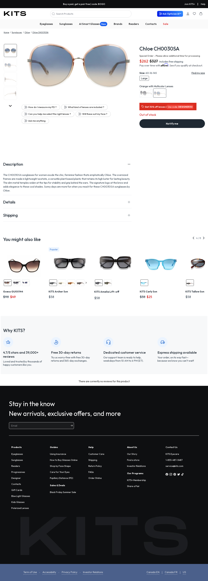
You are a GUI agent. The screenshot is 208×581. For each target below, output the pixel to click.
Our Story (132, 454)
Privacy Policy (69, 572)
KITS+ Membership (136, 480)
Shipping (92, 460)
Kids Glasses (18, 502)
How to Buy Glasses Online (64, 460)
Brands (118, 23)
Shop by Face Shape (60, 466)
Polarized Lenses (20, 508)
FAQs (91, 472)
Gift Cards (16, 490)
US (184, 572)
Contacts (150, 23)
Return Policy (95, 466)
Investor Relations (136, 466)
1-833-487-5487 (174, 460)
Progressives (18, 472)
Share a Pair (133, 486)
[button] (67, 164)
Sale (165, 23)
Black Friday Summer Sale (63, 492)
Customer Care (96, 454)
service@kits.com (174, 466)
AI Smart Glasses (92, 23)
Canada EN (153, 572)
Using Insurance (58, 454)
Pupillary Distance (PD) (61, 478)
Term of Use (30, 572)
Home (6, 32)
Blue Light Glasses (20, 496)
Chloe (27, 32)
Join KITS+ (189, 4)
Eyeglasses (46, 23)
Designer (16, 478)
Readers (134, 23)
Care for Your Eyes (60, 472)
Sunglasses (65, 23)
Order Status (95, 478)
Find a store (133, 460)
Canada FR (171, 572)
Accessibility (49, 572)
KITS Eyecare (172, 454)
